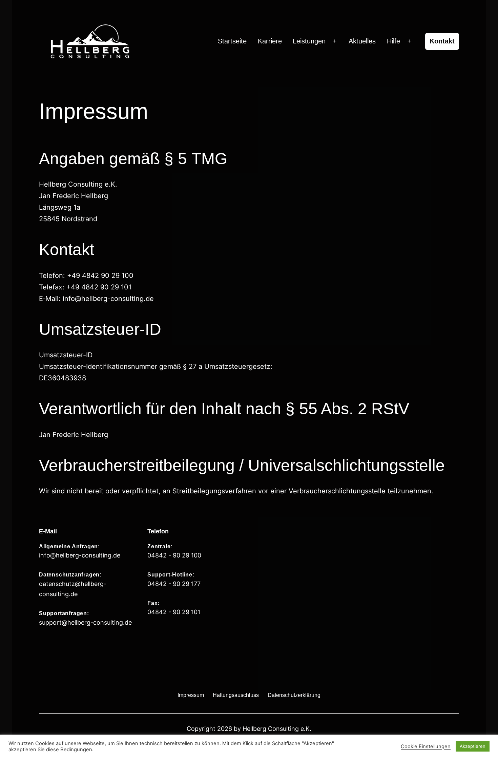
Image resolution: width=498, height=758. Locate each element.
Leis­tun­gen (309, 41)
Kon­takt (442, 41)
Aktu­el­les (362, 41)
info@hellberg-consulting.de (79, 555)
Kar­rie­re (270, 41)
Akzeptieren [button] (472, 746)
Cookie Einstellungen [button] (426, 746)
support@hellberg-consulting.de (85, 622)
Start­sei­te (232, 41)
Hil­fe (393, 41)
